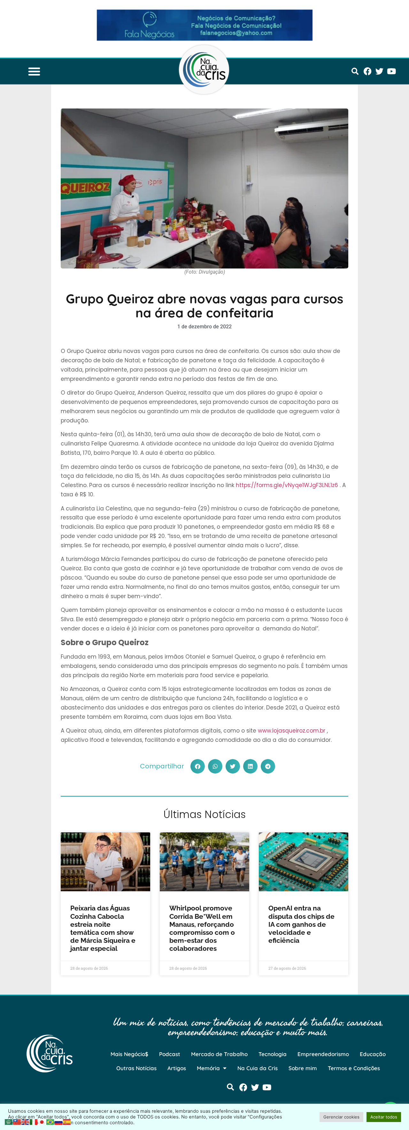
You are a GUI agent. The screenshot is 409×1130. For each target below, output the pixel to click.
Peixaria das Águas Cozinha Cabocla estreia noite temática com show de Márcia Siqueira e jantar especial (102, 928)
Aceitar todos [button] (383, 1116)
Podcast (169, 1054)
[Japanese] (42, 1121)
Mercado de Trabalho (219, 1054)
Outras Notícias (136, 1068)
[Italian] (34, 1121)
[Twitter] (379, 71)
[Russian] (59, 1121)
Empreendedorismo (323, 1054)
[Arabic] (9, 1121)
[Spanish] (67, 1121)
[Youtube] (391, 71)
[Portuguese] (50, 1121)
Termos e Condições (354, 1068)
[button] (34, 71)
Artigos (176, 1068)
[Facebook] (368, 71)
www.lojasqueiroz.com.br (291, 730)
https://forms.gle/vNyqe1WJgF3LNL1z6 (287, 485)
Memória (208, 1068)
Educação (373, 1054)
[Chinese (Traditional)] (17, 1121)
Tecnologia (273, 1054)
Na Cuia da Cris (257, 1068)
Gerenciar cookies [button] (341, 1116)
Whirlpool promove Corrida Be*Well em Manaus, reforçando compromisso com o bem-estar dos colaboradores (202, 928)
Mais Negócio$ (129, 1054)
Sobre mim (303, 1068)
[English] (25, 1121)
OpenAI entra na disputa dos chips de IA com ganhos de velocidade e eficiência (301, 924)
